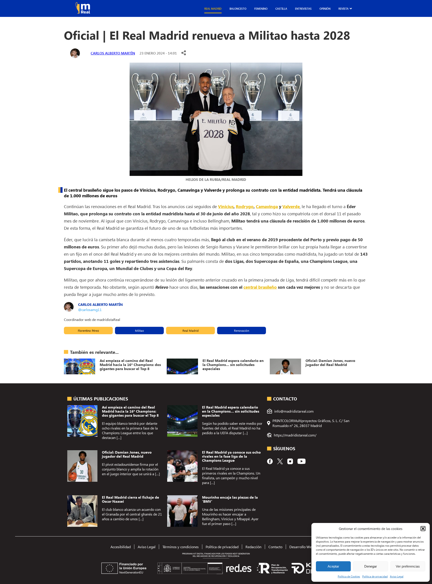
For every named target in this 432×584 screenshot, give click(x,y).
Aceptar (333, 566)
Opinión (325, 8)
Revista (343, 8)
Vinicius (226, 206)
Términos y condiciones (180, 546)
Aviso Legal (396, 576)
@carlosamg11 (90, 309)
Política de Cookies (349, 576)
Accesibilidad (120, 546)
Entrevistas (303, 8)
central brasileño (260, 287)
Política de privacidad (375, 576)
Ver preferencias (408, 566)
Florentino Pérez (88, 330)
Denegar (370, 566)
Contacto (275, 546)
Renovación (241, 330)
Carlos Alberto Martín (113, 53)
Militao (139, 330)
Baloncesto (238, 8)
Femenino (261, 8)
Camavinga (267, 206)
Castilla (281, 8)
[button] (423, 528)
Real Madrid (213, 8)
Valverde (291, 206)
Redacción (253, 546)
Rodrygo (245, 206)
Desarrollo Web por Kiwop (310, 546)
